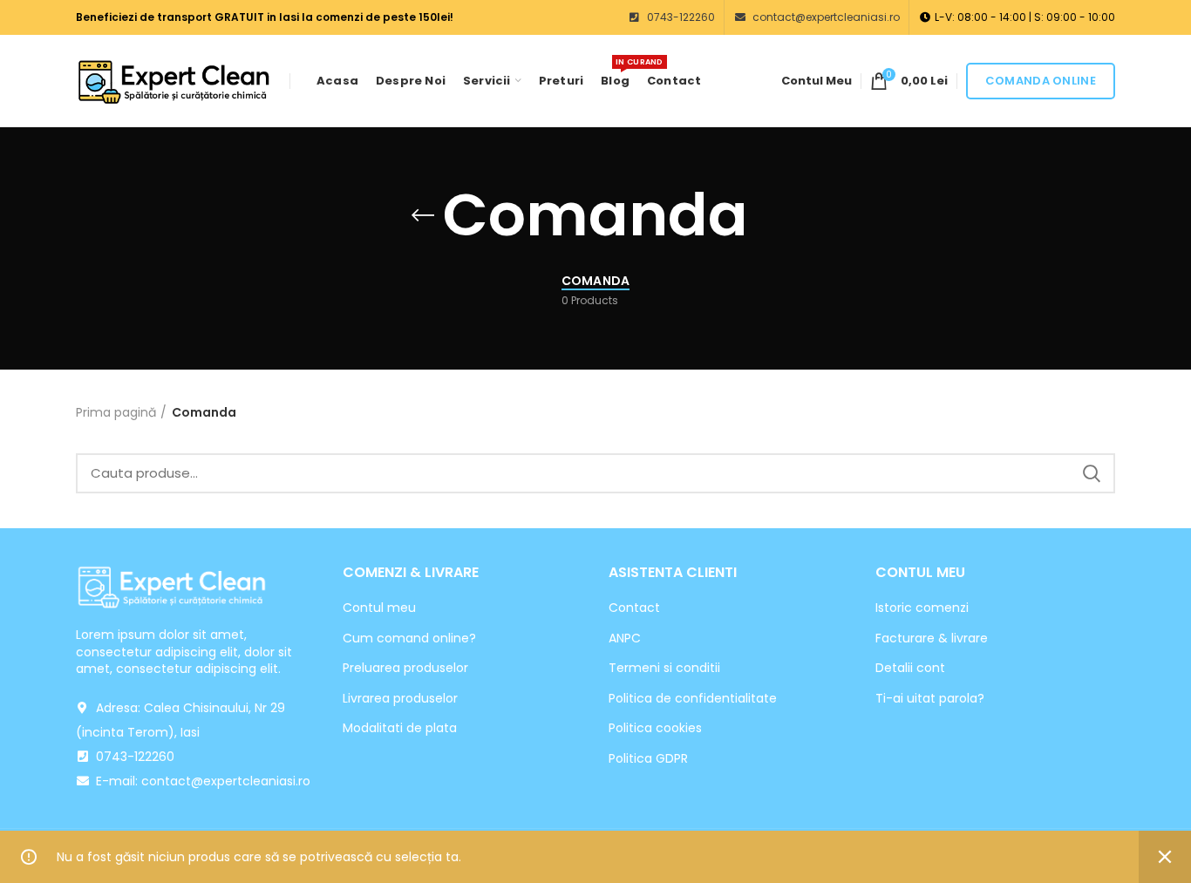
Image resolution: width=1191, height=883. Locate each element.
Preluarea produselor (405, 668)
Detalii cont (910, 668)
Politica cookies (655, 728)
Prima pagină (116, 412)
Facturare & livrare (931, 638)
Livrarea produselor (400, 698)
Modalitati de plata (400, 728)
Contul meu (379, 608)
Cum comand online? (409, 638)
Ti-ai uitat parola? (929, 698)
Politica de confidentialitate (693, 698)
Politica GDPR (648, 759)
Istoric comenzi (922, 608)
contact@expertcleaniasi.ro (825, 17)
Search (1091, 473)
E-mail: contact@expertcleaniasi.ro (201, 781)
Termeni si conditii (664, 668)
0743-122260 (679, 17)
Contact (634, 608)
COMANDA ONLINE (1040, 80)
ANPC (625, 638)
